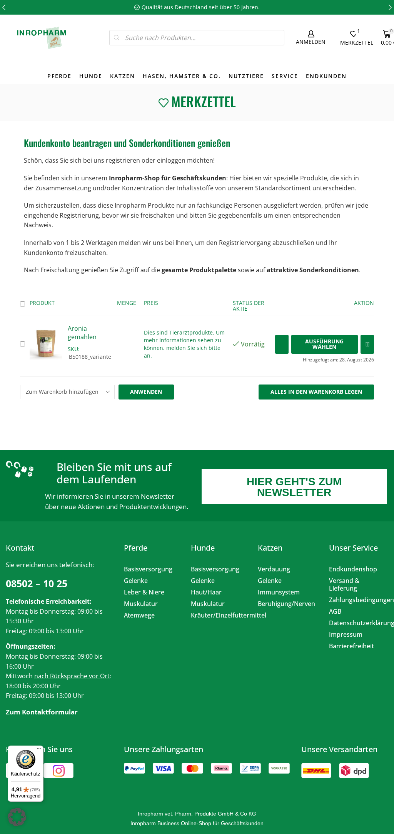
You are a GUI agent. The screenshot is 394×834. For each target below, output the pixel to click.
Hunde (90, 76)
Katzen (122, 76)
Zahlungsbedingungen (356, 600)
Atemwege (139, 615)
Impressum (345, 634)
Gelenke (136, 580)
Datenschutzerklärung (356, 623)
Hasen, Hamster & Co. (182, 76)
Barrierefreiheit (351, 646)
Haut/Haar (206, 592)
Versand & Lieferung (344, 584)
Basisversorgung (148, 569)
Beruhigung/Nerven (286, 604)
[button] (4, 7)
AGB (335, 611)
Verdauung (274, 569)
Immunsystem (279, 592)
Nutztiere (246, 76)
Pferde (59, 76)
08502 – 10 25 (36, 583)
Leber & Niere (144, 592)
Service (285, 76)
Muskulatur (141, 604)
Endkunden (326, 76)
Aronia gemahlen (82, 332)
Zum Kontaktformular (42, 711)
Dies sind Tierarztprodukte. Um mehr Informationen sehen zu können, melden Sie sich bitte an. (184, 344)
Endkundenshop (353, 569)
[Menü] (38, 750)
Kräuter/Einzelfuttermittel (218, 615)
